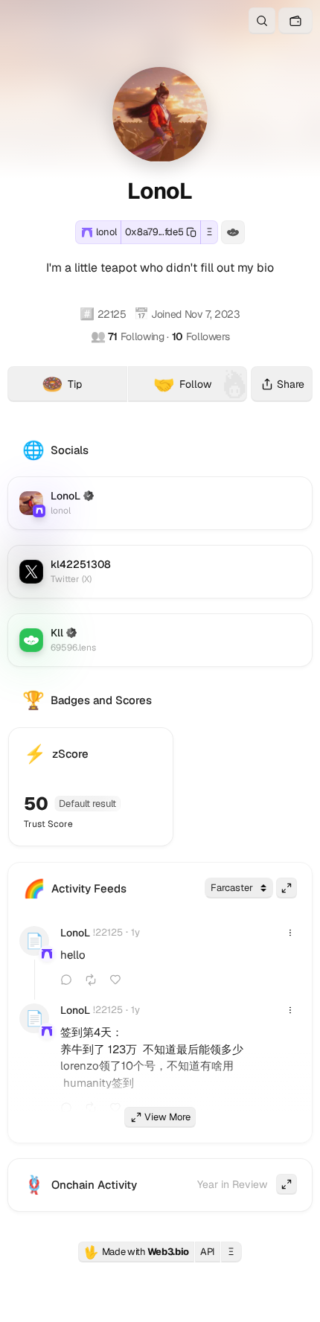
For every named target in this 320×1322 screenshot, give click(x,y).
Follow (182, 384)
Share (290, 384)
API (207, 1251)
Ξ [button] (209, 232)
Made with (136, 1252)
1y (135, 932)
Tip (84, 386)
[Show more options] (290, 932)
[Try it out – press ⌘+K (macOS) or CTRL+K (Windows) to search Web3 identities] (262, 20)
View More (167, 1117)
